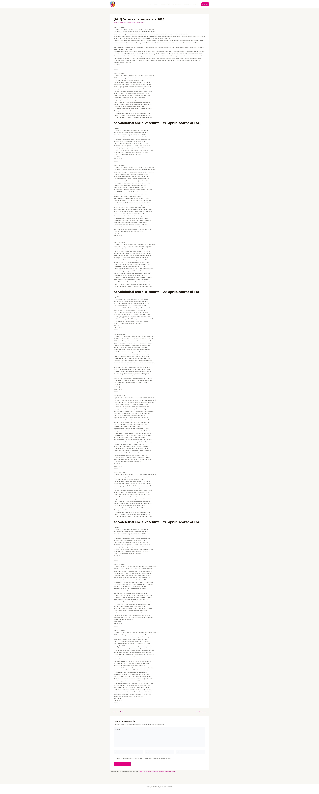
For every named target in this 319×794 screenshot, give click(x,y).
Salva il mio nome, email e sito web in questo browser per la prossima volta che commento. (143, 758)
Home (149, 4)
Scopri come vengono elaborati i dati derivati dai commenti (157, 771)
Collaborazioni (177, 4)
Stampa (186, 4)
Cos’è (155, 4)
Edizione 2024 (165, 4)
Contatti (195, 4)
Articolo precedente (116, 712)
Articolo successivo (202, 712)
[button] (158, 4)
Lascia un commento (120, 22)
